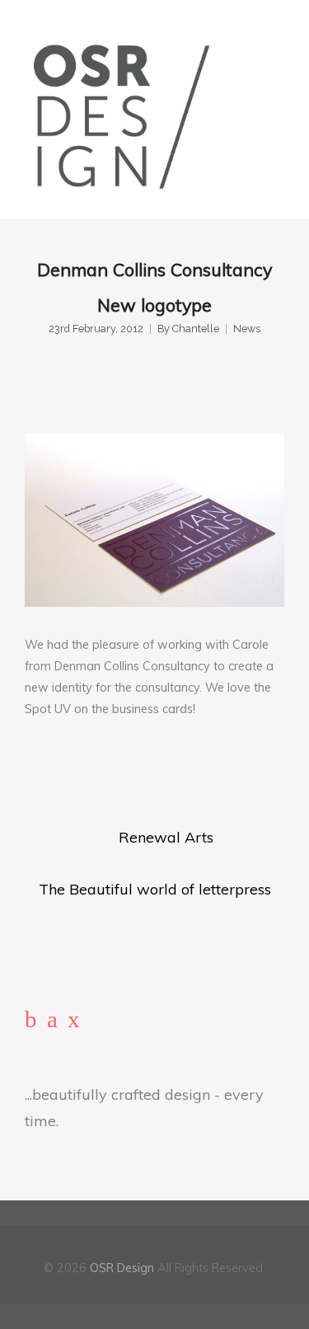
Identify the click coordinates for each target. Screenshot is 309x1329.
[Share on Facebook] (32, 774)
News (246, 328)
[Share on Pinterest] (154, 774)
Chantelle (195, 328)
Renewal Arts (166, 837)
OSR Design (122, 1268)
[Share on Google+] (93, 774)
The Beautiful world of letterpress (155, 889)
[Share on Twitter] (62, 774)
